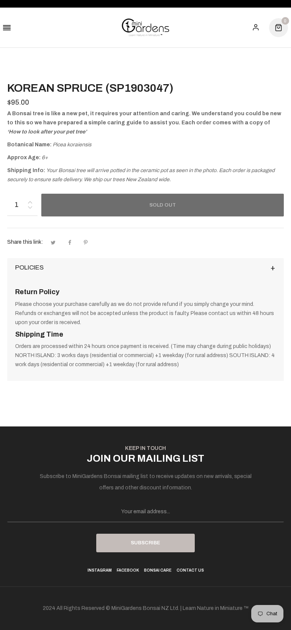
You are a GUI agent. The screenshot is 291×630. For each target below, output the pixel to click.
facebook (128, 570)
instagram (100, 570)
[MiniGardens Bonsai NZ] (145, 27)
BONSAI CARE (158, 570)
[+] (30, 200)
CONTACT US (190, 570)
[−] (30, 208)
